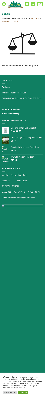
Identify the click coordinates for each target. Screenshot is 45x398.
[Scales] (22, 43)
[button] (4, 4)
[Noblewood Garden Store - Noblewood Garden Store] (15, 4)
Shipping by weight (10, 21)
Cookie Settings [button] (9, 392)
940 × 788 (35, 18)
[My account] (33, 4)
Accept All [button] (23, 392)
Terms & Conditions (11, 109)
